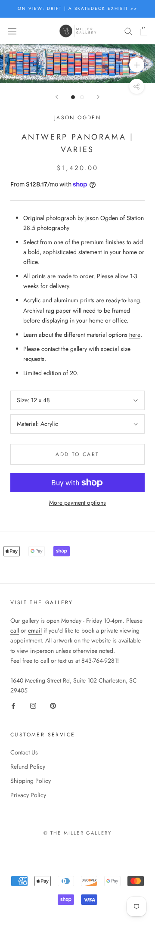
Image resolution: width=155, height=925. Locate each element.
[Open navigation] (12, 31)
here (134, 335)
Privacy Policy (28, 795)
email (35, 630)
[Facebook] (13, 705)
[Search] (128, 30)
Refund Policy (27, 766)
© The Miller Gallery (77, 832)
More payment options (77, 502)
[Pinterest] (53, 705)
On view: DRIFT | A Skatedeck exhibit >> (77, 8)
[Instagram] (33, 705)
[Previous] (57, 97)
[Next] (98, 97)
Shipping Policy (30, 780)
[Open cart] (143, 31)
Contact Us (24, 752)
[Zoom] (136, 64)
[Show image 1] (73, 97)
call (14, 630)
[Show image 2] (82, 97)
